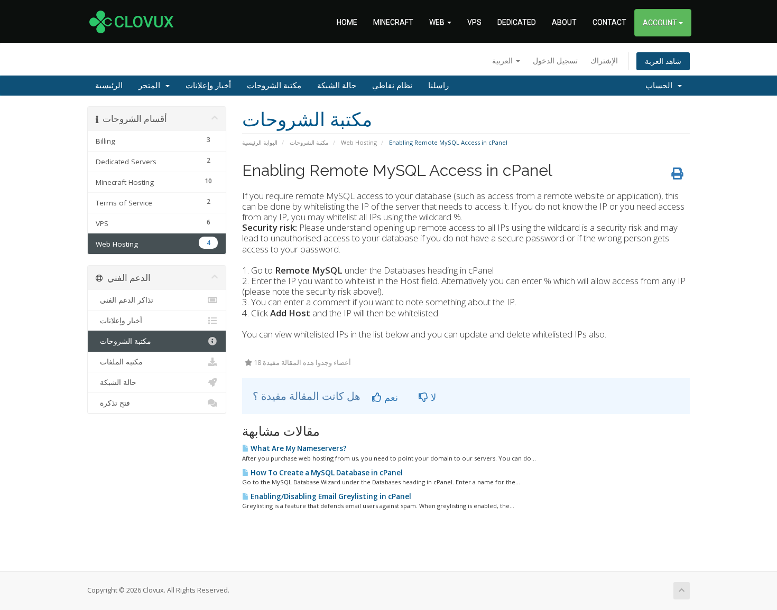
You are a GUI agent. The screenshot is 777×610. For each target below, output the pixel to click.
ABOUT (564, 22)
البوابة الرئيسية (260, 142)
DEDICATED (516, 22)
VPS (474, 22)
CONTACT (609, 22)
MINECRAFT (393, 22)
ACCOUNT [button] (661, 22)
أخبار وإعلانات (208, 85)
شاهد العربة (663, 61)
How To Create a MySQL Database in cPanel (326, 472)
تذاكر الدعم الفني (124, 300)
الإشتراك (604, 60)
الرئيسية (109, 85)
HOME (347, 22)
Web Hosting (359, 142)
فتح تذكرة (113, 403)
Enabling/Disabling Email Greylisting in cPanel (330, 496)
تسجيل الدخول (555, 60)
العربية (503, 60)
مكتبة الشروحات (274, 85)
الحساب (661, 85)
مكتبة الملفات (119, 362)
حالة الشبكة (336, 85)
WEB (437, 22)
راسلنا (438, 85)
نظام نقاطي (392, 85)
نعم (390, 397)
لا (432, 397)
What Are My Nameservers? (298, 448)
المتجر (151, 85)
